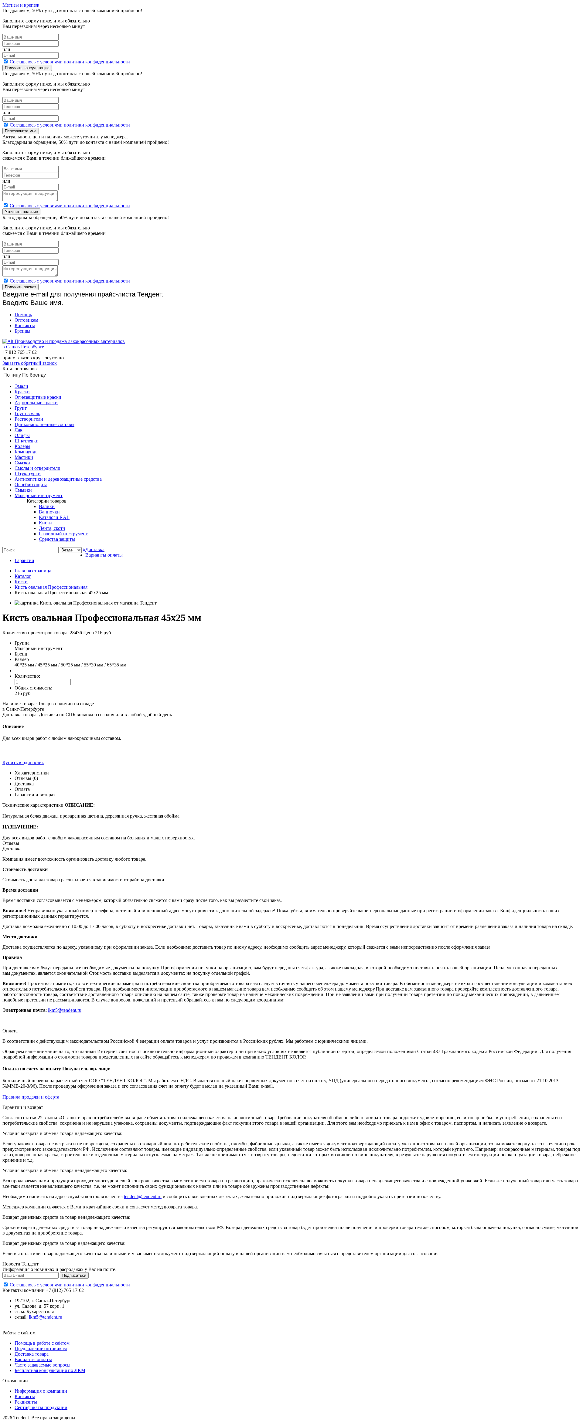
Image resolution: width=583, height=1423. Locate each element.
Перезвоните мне (20, 131)
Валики (47, 506)
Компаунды (27, 451)
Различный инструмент (63, 533)
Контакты (25, 325)
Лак (18, 429)
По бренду (34, 375)
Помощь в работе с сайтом (42, 1343)
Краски (22, 391)
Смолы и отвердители (37, 468)
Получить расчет (20, 287)
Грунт (21, 408)
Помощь (23, 314)
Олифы (22, 435)
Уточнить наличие (21, 211)
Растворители (29, 419)
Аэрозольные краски (36, 402)
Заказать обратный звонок (29, 363)
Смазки (22, 462)
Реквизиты (26, 1401)
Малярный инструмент (39, 495)
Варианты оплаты (104, 554)
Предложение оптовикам (41, 1348)
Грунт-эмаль (27, 413)
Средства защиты (57, 539)
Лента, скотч (52, 528)
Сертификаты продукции (41, 1407)
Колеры (22, 446)
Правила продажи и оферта (30, 1096)
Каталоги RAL (54, 517)
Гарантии (24, 560)
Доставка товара (32, 1354)
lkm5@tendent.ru (64, 1010)
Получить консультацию (27, 68)
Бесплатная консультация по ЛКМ (50, 1370)
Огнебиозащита (31, 484)
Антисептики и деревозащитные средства (58, 479)
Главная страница (33, 570)
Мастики (24, 457)
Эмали (21, 386)
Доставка (94, 549)
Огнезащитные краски (38, 397)
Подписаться (74, 1275)
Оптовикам (26, 320)
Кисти (45, 522)
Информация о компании (41, 1391)
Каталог (23, 576)
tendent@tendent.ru (143, 1196)
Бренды (22, 331)
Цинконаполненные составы (44, 424)
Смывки (23, 490)
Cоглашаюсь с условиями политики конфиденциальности (70, 61)
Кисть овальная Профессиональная (51, 587)
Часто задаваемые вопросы (42, 1364)
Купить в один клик (23, 762)
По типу (12, 375)
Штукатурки (28, 473)
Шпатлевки (27, 440)
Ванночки (49, 511)
